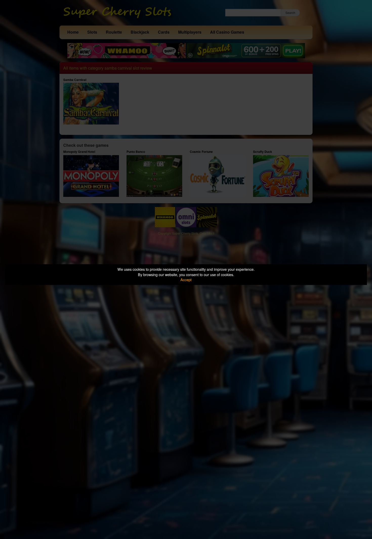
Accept (186, 279)
